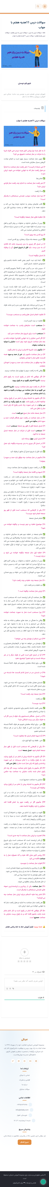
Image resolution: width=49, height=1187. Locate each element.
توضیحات (37, 108)
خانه (44, 33)
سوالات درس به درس (35, 33)
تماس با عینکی (24, 1075)
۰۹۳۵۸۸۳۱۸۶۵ (22, 1104)
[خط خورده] (10, 988)
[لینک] (13, 988)
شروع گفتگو (24, 1142)
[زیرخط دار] (7, 988)
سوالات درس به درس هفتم (19, 33)
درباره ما (24, 1084)
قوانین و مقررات (24, 1080)
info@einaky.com (22, 1110)
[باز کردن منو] (44, 6)
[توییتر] (13, 1061)
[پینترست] (18, 1061)
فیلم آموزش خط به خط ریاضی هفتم (19, 926)
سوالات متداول (24, 1089)
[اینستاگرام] (36, 1061)
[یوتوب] (30, 1061)
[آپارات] (24, 1061)
